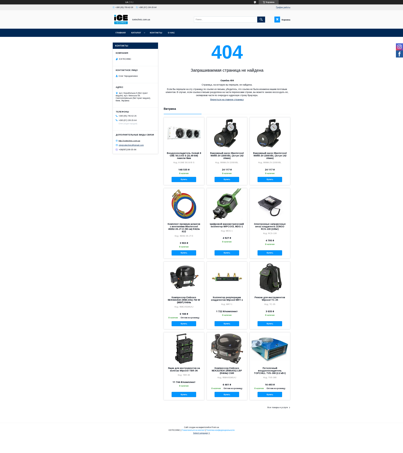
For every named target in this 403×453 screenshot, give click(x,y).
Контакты (156, 33)
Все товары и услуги (277, 407)
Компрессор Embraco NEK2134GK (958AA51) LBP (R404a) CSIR (227, 370)
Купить (184, 179)
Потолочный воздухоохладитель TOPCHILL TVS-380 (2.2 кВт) (270, 370)
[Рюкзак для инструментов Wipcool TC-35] (270, 277)
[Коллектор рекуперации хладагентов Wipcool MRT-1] (227, 277)
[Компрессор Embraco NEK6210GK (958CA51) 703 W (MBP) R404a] (184, 277)
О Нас (171, 33)
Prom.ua (215, 427)
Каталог (136, 33)
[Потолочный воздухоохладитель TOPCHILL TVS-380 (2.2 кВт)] (270, 348)
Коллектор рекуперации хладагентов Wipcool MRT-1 (227, 298)
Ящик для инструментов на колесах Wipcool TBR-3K (184, 369)
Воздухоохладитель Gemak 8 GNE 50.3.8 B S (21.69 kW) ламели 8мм (184, 155)
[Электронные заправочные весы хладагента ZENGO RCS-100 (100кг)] (270, 204)
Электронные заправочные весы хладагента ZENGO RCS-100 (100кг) (270, 226)
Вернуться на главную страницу (227, 99)
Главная (121, 33)
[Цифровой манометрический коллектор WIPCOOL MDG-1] (227, 204)
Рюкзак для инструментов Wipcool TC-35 (270, 298)
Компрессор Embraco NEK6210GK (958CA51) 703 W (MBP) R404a (184, 300)
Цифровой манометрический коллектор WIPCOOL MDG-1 (227, 225)
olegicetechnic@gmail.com (131, 145)
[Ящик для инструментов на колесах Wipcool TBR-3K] (184, 348)
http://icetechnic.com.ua (129, 140)
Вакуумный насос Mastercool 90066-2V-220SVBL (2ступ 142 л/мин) (227, 155)
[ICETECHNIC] (120, 24)
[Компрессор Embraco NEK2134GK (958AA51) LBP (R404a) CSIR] (227, 348)
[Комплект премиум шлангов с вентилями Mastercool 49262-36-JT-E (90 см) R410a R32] (184, 204)
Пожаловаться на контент (193, 430)
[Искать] (261, 20)
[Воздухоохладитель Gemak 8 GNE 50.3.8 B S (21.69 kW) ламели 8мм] (184, 133)
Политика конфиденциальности (220, 430)
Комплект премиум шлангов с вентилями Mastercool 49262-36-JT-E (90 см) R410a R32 (184, 228)
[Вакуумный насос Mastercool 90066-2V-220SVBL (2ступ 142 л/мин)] (227, 133)
